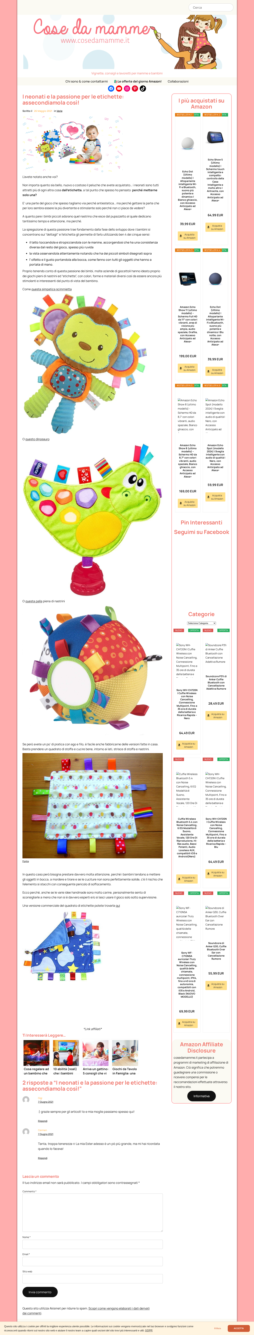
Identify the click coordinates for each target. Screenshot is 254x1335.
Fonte (25, 861)
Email (26, 1254)
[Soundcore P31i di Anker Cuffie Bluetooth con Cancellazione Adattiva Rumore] (216, 653)
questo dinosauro (37, 439)
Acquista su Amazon (189, 236)
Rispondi (42, 1121)
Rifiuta (217, 1328)
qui (118, 905)
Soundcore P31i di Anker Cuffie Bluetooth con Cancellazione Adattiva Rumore (216, 682)
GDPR (149, 1330)
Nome (26, 1237)
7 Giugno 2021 (45, 1101)
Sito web (27, 1271)
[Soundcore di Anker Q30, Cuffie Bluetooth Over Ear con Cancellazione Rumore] (216, 918)
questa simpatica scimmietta (51, 289)
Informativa (202, 1096)
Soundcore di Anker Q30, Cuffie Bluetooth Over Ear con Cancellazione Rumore (216, 950)
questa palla (33, 601)
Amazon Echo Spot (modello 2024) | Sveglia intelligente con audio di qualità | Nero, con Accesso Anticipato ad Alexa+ (215, 458)
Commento (29, 1191)
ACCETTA (239, 1328)
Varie (59, 111)
